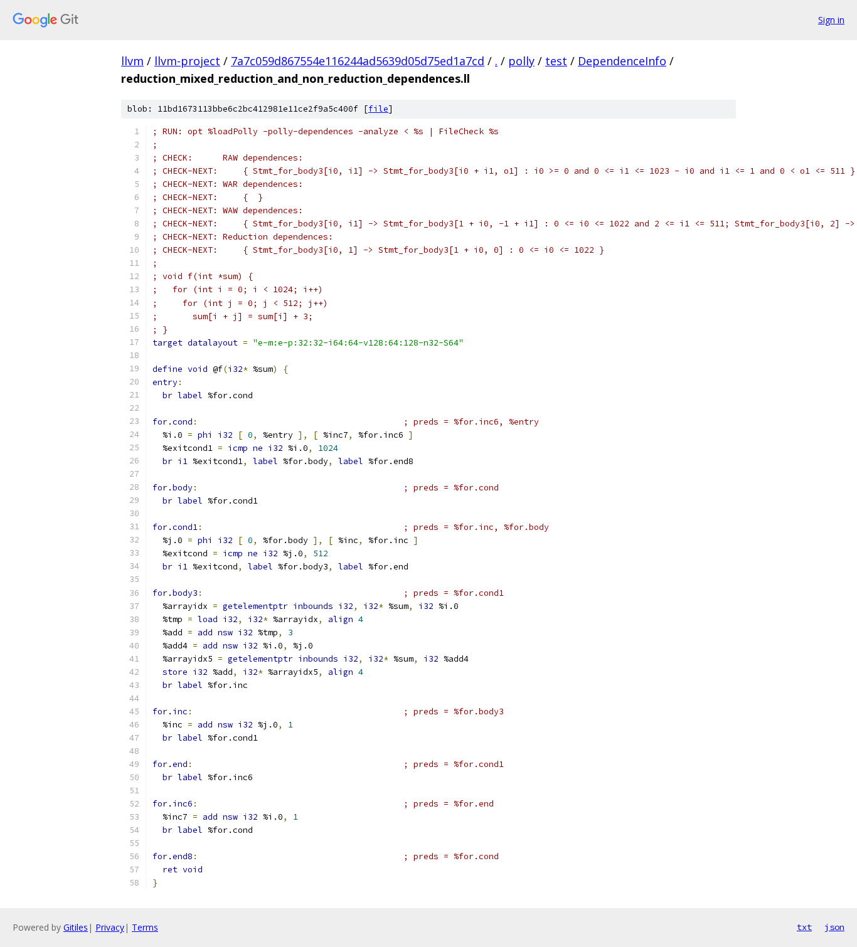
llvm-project (187, 60)
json (834, 927)
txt (804, 927)
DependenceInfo (622, 60)
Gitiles (75, 927)
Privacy (109, 927)
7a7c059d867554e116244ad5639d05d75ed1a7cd (357, 60)
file (378, 108)
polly (521, 60)
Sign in (831, 20)
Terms (145, 927)
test (556, 60)
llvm (132, 60)
